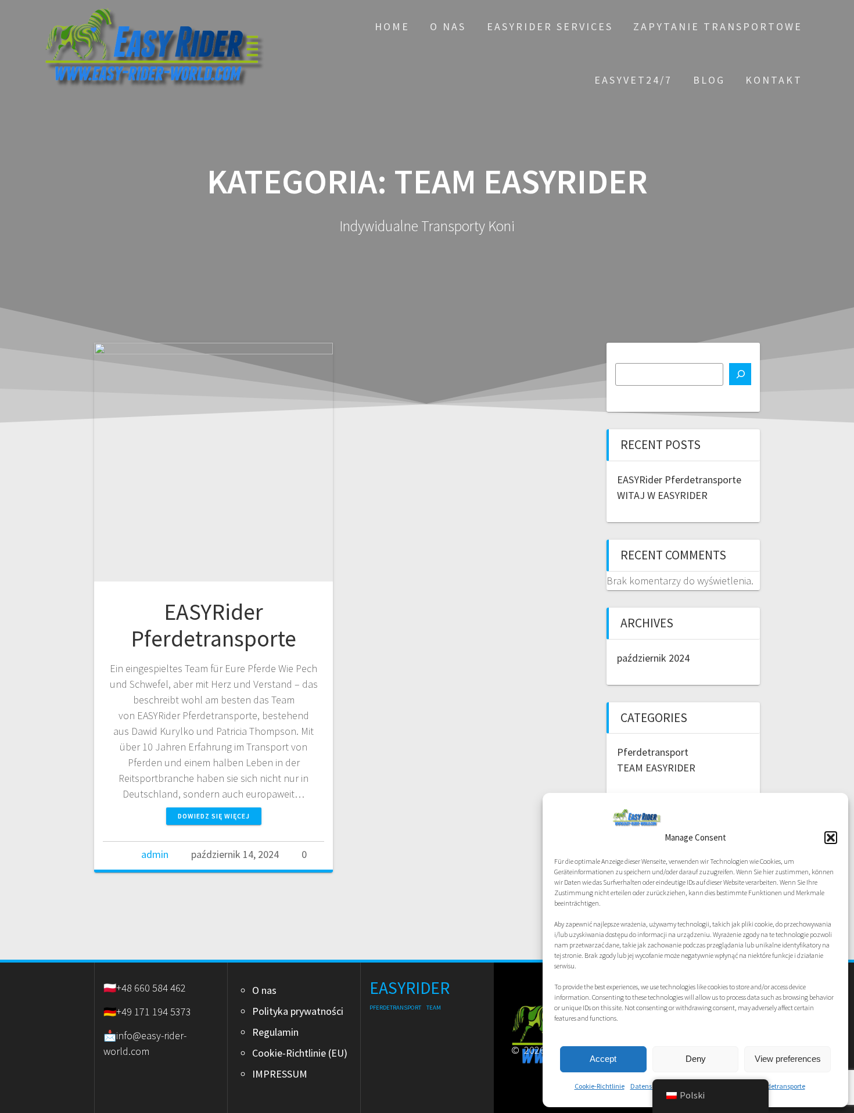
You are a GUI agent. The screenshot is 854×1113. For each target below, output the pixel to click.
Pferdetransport (652, 752)
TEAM (433, 1007)
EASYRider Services (550, 26)
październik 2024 (653, 658)
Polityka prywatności (297, 1011)
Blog (709, 80)
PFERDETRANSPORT (395, 1007)
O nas (448, 26)
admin (154, 854)
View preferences (788, 1059)
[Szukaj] (740, 374)
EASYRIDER (409, 988)
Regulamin (275, 1032)
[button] (831, 837)
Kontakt (773, 80)
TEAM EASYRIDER (656, 767)
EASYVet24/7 (633, 80)
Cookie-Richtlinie (600, 1086)
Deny (696, 1059)
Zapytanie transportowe (717, 26)
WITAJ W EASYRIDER (662, 495)
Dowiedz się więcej (214, 816)
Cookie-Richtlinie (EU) (299, 1053)
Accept (603, 1059)
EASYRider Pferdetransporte (213, 625)
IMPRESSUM (279, 1073)
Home (392, 26)
